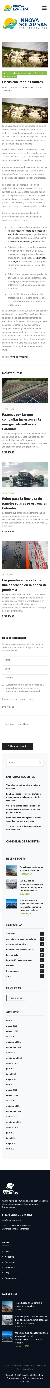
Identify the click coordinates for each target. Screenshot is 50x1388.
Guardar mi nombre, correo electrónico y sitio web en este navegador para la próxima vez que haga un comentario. (25, 688)
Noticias (10, 966)
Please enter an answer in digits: (18, 699)
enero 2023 (11, 1037)
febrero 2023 (12, 1031)
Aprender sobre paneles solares (17, 73)
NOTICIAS (10, 1267)
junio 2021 (11, 1138)
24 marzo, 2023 (26, 914)
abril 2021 (10, 1149)
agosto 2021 (12, 1127)
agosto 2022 (12, 1063)
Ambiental (11, 934)
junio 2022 (11, 1074)
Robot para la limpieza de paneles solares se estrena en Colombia (24, 503)
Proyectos (10, 1262)
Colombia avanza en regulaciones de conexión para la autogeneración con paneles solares (23, 809)
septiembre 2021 (14, 1122)
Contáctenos (11, 1278)
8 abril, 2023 (25, 894)
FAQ (7, 1273)
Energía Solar (12, 955)
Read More (8, 452)
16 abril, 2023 (25, 874)
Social (9, 976)
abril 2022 (10, 1085)
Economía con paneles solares (20, 950)
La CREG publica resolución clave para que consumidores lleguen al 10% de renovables (23, 797)
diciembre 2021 (13, 1106)
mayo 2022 (11, 1079)
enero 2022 (11, 1101)
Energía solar (15, 998)
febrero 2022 (12, 1095)
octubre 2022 (12, 1053)
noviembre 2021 (13, 1111)
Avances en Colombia (16, 944)
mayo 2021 (11, 1143)
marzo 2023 (11, 1026)
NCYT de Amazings (19, 357)
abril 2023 (10, 1021)
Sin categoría (12, 971)
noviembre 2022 (13, 1047)
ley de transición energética (23, 241)
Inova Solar (27, 87)
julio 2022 (10, 1069)
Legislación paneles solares (19, 960)
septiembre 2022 (14, 1058)
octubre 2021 (12, 1117)
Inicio (7, 1251)
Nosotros (9, 1257)
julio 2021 (10, 1133)
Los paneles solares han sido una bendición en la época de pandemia (24, 585)
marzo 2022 (11, 1090)
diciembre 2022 (13, 1042)
